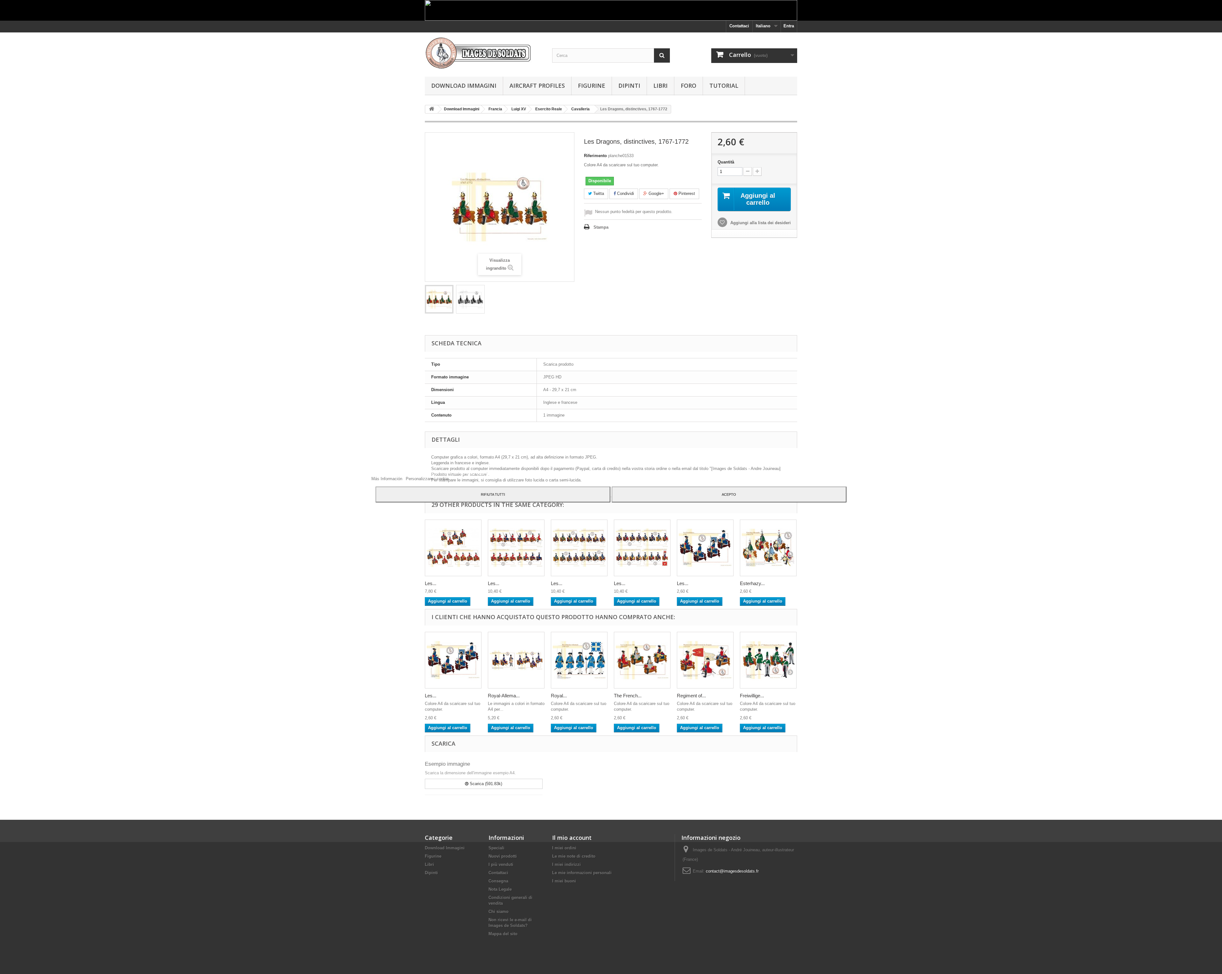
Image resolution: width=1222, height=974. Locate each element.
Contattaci (739, 26)
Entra (788, 26)
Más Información (387, 478)
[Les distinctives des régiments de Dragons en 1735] (516, 548)
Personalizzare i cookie (427, 478)
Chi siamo (498, 911)
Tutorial (723, 85)
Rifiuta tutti (493, 494)
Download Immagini (463, 85)
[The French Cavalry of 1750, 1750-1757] (642, 660)
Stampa (600, 227)
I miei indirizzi (566, 864)
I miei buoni (564, 881)
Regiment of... (691, 695)
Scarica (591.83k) (485, 783)
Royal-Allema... (504, 695)
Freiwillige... (752, 695)
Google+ (655, 193)
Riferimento (595, 155)
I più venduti (500, 864)
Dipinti (629, 85)
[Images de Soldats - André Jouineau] (484, 53)
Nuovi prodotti (502, 856)
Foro (688, 85)
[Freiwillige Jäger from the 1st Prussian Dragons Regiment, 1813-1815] (768, 660)
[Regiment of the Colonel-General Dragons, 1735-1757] (705, 660)
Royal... (559, 695)
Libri (660, 85)
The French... (628, 695)
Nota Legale (500, 889)
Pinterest (686, 193)
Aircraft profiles (537, 85)
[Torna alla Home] (431, 109)
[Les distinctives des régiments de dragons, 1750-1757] (453, 548)
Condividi (625, 193)
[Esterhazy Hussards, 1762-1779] (768, 548)
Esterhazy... (752, 583)
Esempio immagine (447, 764)
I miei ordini (564, 848)
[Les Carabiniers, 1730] (705, 548)
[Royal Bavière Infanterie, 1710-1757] (579, 660)
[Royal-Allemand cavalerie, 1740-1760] (516, 660)
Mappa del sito (502, 933)
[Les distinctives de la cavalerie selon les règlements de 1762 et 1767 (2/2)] (642, 548)
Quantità (726, 162)
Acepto (729, 494)
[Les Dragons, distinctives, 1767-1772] (439, 299)
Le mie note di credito (573, 856)
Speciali (496, 848)
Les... (430, 583)
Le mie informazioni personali (582, 872)
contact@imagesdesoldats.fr (732, 871)
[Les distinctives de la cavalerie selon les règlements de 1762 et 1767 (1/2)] (579, 548)
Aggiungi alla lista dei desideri (760, 222)
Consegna (498, 881)
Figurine (591, 85)
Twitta (598, 193)
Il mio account (572, 837)
